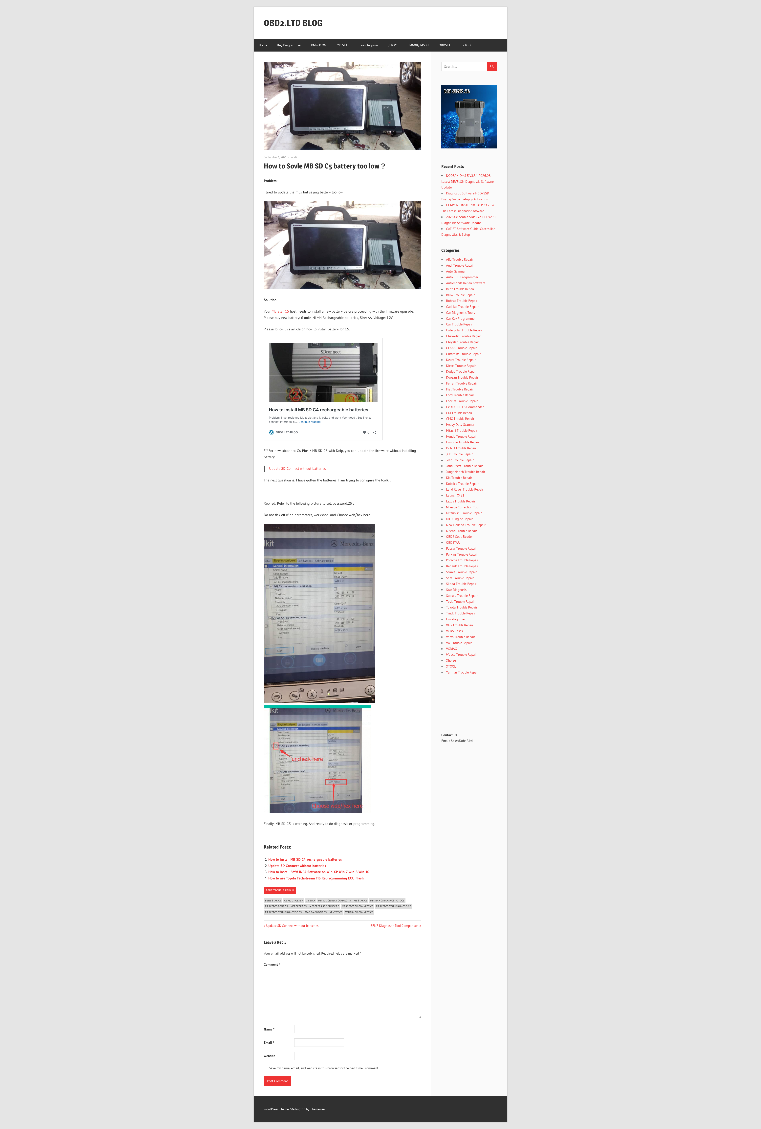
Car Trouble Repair (459, 324)
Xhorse (451, 660)
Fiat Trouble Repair (459, 389)
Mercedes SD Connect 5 (324, 906)
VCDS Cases (454, 631)
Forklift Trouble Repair (462, 401)
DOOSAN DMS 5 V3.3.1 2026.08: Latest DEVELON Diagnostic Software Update (467, 181)
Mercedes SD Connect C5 (357, 906)
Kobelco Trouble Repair (462, 483)
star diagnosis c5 (316, 912)
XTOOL (467, 45)
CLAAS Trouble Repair (461, 348)
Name (269, 1029)
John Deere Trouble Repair (464, 466)
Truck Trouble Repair (460, 613)
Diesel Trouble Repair (461, 366)
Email (269, 1042)
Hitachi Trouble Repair (461, 430)
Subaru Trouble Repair (462, 595)
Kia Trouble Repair (459, 478)
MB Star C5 (280, 311)
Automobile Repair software (465, 283)
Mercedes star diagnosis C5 (393, 906)
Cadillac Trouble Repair (462, 306)
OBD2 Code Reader (459, 536)
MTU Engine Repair (459, 519)
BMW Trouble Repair (460, 295)
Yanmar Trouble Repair (462, 672)
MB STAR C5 (360, 900)
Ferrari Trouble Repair (461, 383)
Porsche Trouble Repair (462, 560)
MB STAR (343, 45)
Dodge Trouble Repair (461, 371)
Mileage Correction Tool (462, 507)
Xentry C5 (336, 912)
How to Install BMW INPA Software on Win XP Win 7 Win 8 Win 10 (318, 872)
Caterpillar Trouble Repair (464, 330)
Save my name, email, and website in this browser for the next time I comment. (324, 1068)
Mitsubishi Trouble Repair (464, 513)
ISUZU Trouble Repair (461, 448)
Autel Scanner (456, 271)
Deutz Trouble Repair (461, 360)
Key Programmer (289, 45)
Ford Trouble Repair (460, 395)
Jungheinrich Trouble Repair (465, 472)
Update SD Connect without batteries (297, 468)
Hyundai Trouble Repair (462, 442)
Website (269, 1056)
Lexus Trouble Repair (460, 501)
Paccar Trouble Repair (461, 548)
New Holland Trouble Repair (466, 525)
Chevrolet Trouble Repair (463, 336)
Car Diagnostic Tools (460, 312)
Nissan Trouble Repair (461, 531)
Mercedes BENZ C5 (276, 906)
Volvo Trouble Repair (460, 637)
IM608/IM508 (419, 45)
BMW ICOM (319, 45)
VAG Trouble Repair (459, 625)
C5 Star (310, 900)
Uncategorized (456, 619)
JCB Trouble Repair (459, 454)
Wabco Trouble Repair (461, 654)
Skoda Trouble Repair (461, 584)
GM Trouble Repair (459, 413)
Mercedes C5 (299, 906)
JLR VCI (393, 45)
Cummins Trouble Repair (463, 354)
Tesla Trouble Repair (460, 601)
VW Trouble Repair (459, 643)
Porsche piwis (368, 45)
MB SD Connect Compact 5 (334, 900)
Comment (272, 964)
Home (263, 45)
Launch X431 (455, 495)
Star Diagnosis (456, 589)
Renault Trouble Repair (462, 566)
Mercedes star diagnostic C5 (283, 912)
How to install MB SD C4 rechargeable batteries (305, 859)
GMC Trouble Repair (460, 418)
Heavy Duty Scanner (460, 424)
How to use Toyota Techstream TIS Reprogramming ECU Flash (316, 878)
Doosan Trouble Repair (462, 377)
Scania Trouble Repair (461, 572)
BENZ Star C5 (273, 900)
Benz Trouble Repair (280, 890)
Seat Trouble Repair (460, 578)
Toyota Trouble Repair (461, 607)
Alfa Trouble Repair (459, 259)
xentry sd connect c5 (359, 912)
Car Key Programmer (461, 318)
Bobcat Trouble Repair (461, 301)
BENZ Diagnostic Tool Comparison (394, 925)
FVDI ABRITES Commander (465, 407)
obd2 (294, 157)
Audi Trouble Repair (460, 265)
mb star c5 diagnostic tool (387, 900)
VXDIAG (451, 649)
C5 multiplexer (293, 900)
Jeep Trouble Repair (460, 460)
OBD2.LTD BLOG (293, 22)
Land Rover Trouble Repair (464, 489)
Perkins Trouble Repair (462, 554)
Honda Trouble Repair (461, 436)
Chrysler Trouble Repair (462, 342)
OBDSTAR (445, 45)
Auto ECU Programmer (462, 277)
